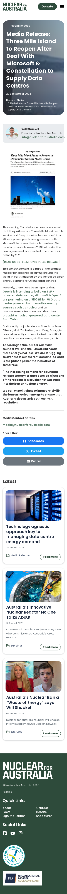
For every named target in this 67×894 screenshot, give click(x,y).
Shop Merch (44, 816)
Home (9, 100)
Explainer (16, 645)
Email (36, 461)
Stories (20, 100)
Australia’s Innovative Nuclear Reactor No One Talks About (31, 612)
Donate (47, 6)
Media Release (20, 555)
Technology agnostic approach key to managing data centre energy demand (30, 534)
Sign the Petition (14, 816)
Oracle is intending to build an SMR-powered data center (28, 293)
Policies (7, 792)
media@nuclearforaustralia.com (26, 425)
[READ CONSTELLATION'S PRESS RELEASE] (31, 262)
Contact (42, 808)
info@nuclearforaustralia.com (43, 137)
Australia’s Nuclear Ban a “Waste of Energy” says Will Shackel (32, 702)
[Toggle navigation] (62, 6)
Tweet (36, 451)
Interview (16, 732)
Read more (50, 557)
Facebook (36, 441)
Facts (7, 812)
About (7, 808)
